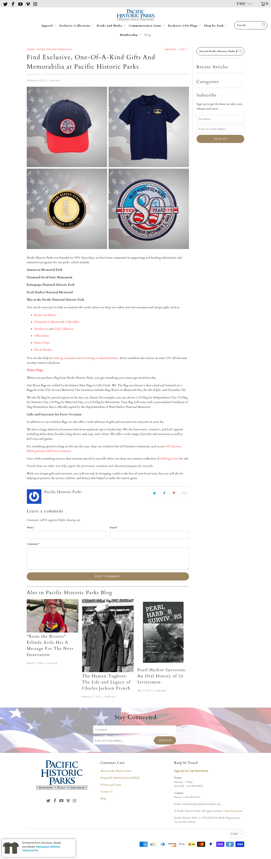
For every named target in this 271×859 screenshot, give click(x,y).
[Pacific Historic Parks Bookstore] (135, 15)
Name (31, 527)
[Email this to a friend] (184, 493)
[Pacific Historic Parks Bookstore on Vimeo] (27, 3)
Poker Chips (42, 343)
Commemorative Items (145, 25)
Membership (129, 35)
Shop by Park (214, 25)
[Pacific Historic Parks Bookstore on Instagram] (35, 3)
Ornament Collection (47, 322)
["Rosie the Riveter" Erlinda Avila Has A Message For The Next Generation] (52, 615)
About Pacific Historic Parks (115, 771)
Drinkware (41, 329)
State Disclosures (233, 811)
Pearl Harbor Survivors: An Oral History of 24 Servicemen (161, 676)
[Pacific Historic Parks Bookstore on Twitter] (5, 3)
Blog (147, 35)
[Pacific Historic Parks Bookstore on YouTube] (20, 3)
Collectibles (72, 322)
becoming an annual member (99, 358)
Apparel (47, 25)
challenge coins (169, 459)
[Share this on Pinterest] (174, 493)
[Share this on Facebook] (164, 493)
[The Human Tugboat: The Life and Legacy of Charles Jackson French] (108, 635)
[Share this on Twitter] (154, 493)
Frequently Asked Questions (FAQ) (119, 778)
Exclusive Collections (75, 25)
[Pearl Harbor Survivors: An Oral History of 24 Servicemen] (163, 632)
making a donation (65, 358)
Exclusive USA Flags (183, 25)
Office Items (41, 336)
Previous (170, 49)
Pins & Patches (43, 350)
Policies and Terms (110, 785)
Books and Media (110, 25)
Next (182, 49)
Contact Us (106, 791)
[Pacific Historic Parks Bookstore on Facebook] (12, 3)
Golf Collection (64, 329)
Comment (33, 544)
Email (114, 527)
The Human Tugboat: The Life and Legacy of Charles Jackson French (106, 682)
